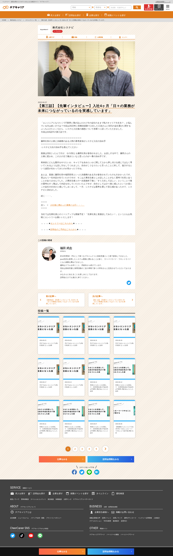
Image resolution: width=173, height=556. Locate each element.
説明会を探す (39, 493)
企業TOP (51, 37)
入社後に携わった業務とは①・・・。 (67, 205)
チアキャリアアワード (97, 534)
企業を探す (58, 493)
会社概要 (13, 518)
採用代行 (124, 521)
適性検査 (120, 493)
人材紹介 (157, 518)
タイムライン (102, 493)
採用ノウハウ (117, 518)
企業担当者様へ (163, 1)
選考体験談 (25, 499)
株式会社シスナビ (15, 20)
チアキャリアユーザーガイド (83, 499)
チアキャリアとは (23, 512)
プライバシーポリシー (53, 518)
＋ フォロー (57, 31)
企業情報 (100, 37)
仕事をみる (62, 459)
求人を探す (20, 493)
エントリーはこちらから (62, 223)
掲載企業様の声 (95, 518)
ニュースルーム (23, 518)
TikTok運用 (107, 521)
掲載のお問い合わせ (125, 512)
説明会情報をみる (111, 459)
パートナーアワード (127, 534)
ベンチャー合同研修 (145, 518)
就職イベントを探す (79, 493)
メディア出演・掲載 (37, 518)
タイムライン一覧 (31, 20)
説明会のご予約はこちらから (63, 229)
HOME (4, 20)
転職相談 (59, 499)
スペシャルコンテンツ (38, 499)
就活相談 (51, 499)
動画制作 (116, 521)
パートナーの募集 (113, 534)
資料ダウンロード (130, 518)
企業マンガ (67, 499)
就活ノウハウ (14, 499)
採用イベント (106, 518)
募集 (75, 37)
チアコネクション (96, 521)
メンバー (124, 37)
